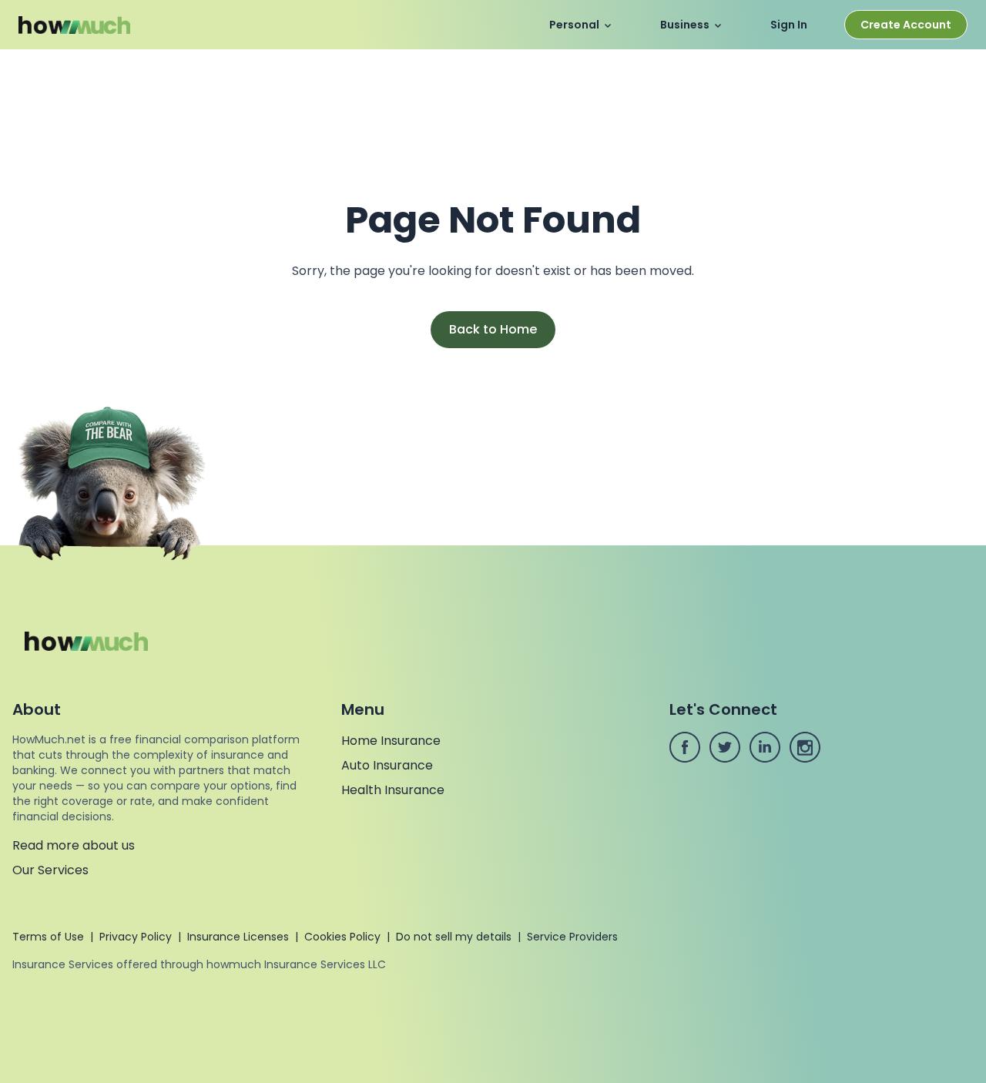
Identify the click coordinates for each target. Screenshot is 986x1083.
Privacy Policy (135, 936)
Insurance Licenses (238, 936)
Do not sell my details (453, 936)
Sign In (788, 24)
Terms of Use (48, 936)
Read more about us (73, 845)
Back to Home (493, 329)
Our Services (50, 870)
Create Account (905, 24)
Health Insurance (392, 790)
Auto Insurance (387, 765)
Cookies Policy (342, 936)
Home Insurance (391, 740)
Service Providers (572, 936)
